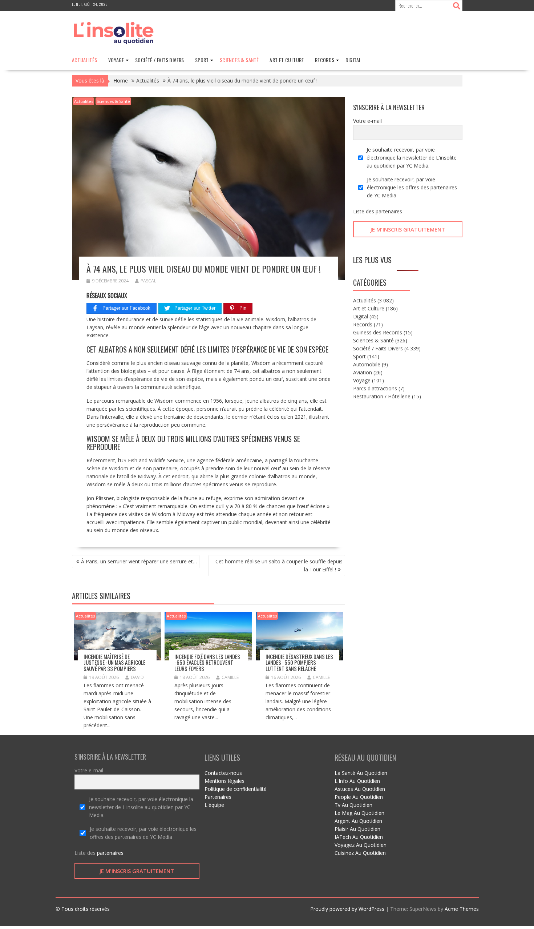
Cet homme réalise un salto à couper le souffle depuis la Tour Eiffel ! (279, 565)
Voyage (116, 60)
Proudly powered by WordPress (347, 908)
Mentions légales (224, 780)
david (137, 677)
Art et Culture (287, 60)
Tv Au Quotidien (353, 804)
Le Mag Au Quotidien (359, 812)
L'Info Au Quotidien (357, 780)
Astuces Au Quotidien (360, 788)
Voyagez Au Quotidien (361, 844)
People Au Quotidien (359, 796)
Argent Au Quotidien (358, 820)
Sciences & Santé (239, 60)
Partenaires (218, 796)
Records (325, 60)
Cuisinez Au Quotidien (360, 852)
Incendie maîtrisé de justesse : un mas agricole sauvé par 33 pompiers (114, 662)
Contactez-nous (223, 772)
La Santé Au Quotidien (361, 772)
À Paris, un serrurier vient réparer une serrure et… (139, 561)
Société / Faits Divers (159, 60)
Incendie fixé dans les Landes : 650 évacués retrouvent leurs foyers (207, 662)
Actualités (84, 60)
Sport (202, 60)
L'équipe (214, 804)
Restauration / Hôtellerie (381, 396)
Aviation (362, 372)
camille (230, 677)
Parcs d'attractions (375, 388)
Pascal (148, 281)
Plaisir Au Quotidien (357, 828)
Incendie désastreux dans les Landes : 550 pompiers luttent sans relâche (299, 662)
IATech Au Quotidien (359, 836)
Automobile (366, 364)
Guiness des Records (377, 332)
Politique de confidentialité (236, 788)
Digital (353, 60)
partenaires (389, 211)
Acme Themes (462, 908)
